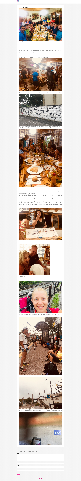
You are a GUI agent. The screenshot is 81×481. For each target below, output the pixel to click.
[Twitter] (39, 478)
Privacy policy (42, 477)
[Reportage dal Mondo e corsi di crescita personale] (18, 1)
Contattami (38, 477)
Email (18, 465)
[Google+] (41, 478)
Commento (19, 453)
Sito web (18, 468)
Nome (18, 461)
